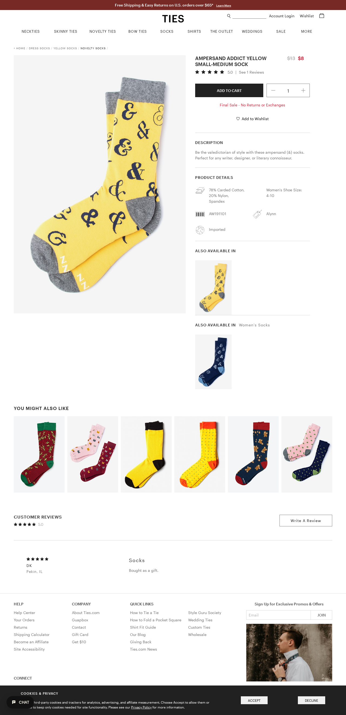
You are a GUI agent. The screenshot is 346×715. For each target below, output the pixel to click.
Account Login (282, 16)
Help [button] (19, 604)
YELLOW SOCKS (65, 48)
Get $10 (79, 641)
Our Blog (138, 634)
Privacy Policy (141, 707)
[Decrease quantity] (273, 90)
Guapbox (80, 620)
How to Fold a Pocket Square (155, 620)
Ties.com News (143, 649)
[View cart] (321, 16)
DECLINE (311, 700)
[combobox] (249, 16)
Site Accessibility (29, 649)
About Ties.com (86, 612)
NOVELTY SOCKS (93, 48)
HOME (20, 48)
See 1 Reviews (251, 72)
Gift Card (80, 634)
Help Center (24, 612)
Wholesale (197, 634)
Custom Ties (199, 627)
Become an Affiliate (31, 641)
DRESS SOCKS (39, 48)
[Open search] (229, 16)
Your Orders (24, 620)
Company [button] (81, 604)
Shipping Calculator (31, 634)
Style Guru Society (204, 612)
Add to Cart (229, 90)
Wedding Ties (200, 620)
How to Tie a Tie (144, 612)
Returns (20, 627)
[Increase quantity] (303, 90)
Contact (79, 627)
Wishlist (307, 16)
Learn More (223, 5)
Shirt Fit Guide (143, 627)
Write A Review (306, 520)
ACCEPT (254, 700)
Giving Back (140, 641)
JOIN (321, 615)
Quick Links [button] (142, 604)
